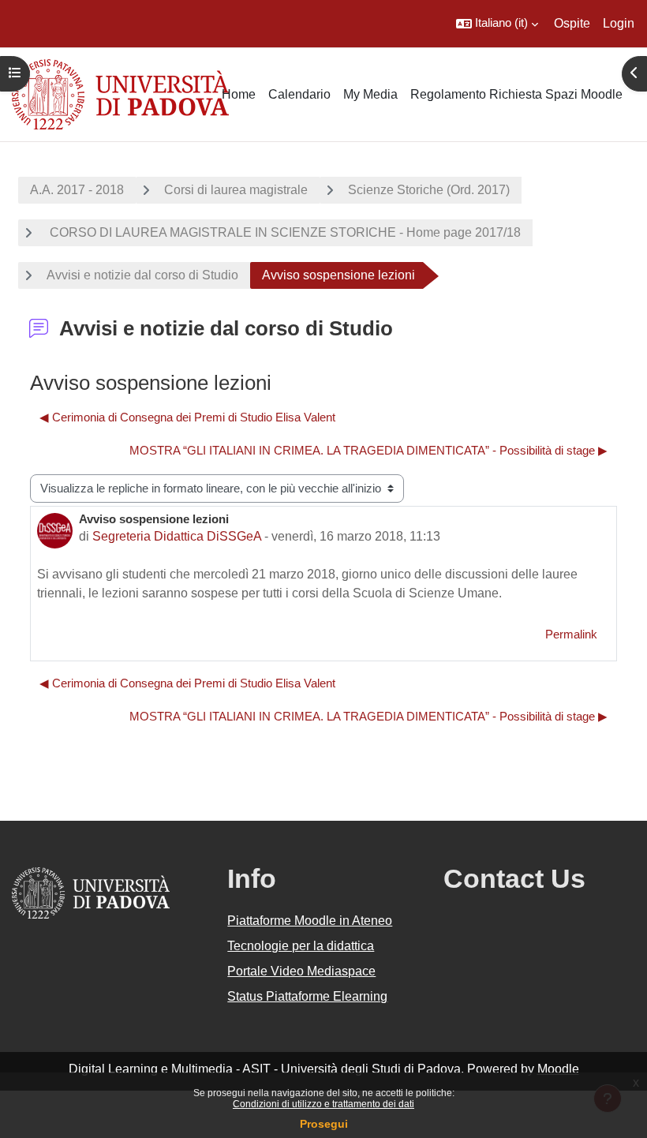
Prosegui (324, 1123)
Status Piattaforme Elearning (307, 996)
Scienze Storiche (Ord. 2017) (429, 190)
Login (618, 23)
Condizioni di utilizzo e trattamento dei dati (323, 1104)
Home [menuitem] (239, 94)
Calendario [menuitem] (299, 94)
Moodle (558, 1069)
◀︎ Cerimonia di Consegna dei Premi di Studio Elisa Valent (187, 417)
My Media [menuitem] (370, 94)
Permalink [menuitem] (571, 634)
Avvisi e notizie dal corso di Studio (142, 275)
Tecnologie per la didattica (300, 946)
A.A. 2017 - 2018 (77, 190)
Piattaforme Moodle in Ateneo (309, 920)
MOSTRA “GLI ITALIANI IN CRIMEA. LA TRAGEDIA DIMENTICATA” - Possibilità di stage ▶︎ (368, 450)
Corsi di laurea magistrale (236, 190)
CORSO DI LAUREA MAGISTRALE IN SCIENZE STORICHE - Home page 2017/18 (284, 232)
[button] (497, 23)
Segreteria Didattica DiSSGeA (176, 536)
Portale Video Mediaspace (301, 971)
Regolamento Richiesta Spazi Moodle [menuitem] (516, 94)
